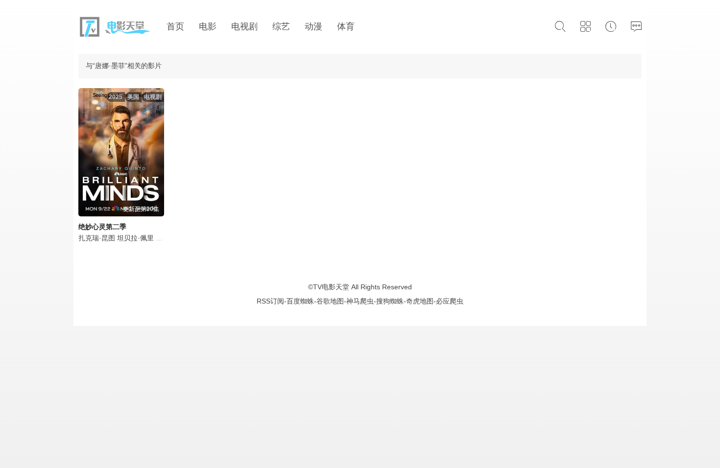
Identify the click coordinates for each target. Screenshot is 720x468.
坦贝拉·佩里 (135, 238)
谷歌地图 (330, 301)
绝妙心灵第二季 (102, 227)
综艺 (281, 26)
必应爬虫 (449, 301)
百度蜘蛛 (300, 301)
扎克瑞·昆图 (96, 238)
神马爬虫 (360, 301)
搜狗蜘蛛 (390, 301)
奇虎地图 (419, 301)
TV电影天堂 (331, 287)
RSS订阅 (270, 301)
